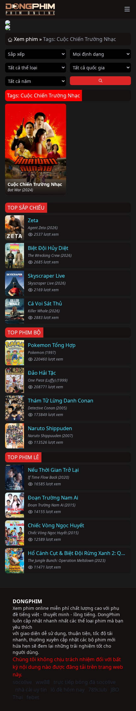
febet (33, 697)
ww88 (43, 682)
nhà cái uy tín (31, 689)
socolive (22, 682)
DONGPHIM (27, 601)
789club (97, 689)
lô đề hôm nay (67, 689)
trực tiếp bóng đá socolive (84, 682)
